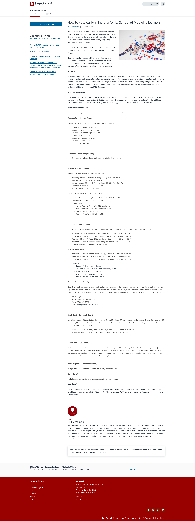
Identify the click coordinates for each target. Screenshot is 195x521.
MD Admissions (35, 485)
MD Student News (38, 10)
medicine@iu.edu (81, 499)
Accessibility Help (112, 518)
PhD (31, 491)
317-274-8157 (80, 496)
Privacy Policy (124, 518)
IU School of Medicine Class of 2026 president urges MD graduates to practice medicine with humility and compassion (45, 65)
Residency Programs (37, 488)
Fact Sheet (33, 494)
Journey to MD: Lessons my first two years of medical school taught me (46, 39)
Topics (43, 14)
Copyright (134, 518)
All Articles (54, 14)
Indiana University (159, 518)
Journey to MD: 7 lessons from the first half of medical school (44, 46)
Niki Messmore (73, 27)
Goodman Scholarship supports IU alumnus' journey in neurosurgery (43, 73)
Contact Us (131, 470)
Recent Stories (35, 14)
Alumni (32, 497)
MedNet (32, 499)
